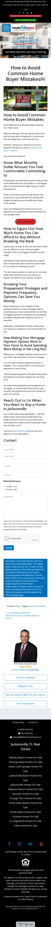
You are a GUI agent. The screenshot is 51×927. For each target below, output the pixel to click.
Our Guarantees (25, 703)
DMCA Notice (27, 899)
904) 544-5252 (19, 431)
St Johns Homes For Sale (25, 816)
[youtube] (31, 13)
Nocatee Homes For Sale (25, 793)
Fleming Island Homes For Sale (25, 762)
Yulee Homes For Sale (25, 825)
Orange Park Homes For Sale (25, 798)
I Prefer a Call (11, 489)
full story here (17, 595)
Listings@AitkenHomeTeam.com (26, 737)
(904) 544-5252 (26, 729)
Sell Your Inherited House (25, 20)
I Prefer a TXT (11, 486)
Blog (18, 606)
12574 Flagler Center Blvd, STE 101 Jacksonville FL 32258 (21, 5)
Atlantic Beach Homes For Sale (25, 757)
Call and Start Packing (25, 52)
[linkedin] (27, 13)
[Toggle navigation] (46, 28)
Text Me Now (27, 733)
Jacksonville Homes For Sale (26, 784)
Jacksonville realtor (37, 606)
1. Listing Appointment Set (18, 612)
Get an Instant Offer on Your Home (25, 694)
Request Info (25, 686)
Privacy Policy (18, 722)
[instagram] (23, 13)
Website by (25, 924)
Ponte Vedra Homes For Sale (25, 812)
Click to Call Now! (25, 677)
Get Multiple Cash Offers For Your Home (25, 16)
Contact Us (33, 722)
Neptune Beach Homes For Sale (25, 789)
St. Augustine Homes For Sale (26, 821)
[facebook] (19, 13)
